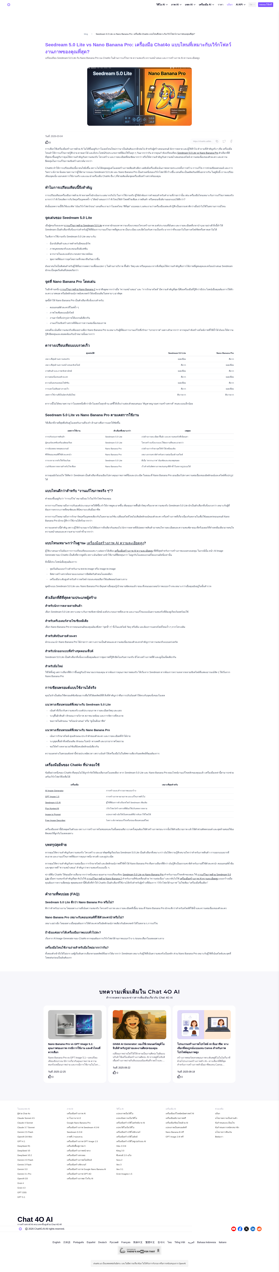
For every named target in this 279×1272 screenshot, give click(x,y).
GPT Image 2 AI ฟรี (175, 1137)
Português (78, 1242)
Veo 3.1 (119, 1169)
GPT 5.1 (21, 1197)
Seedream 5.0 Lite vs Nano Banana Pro (197, 153)
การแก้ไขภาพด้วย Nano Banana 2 (77, 289)
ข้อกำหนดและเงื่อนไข (225, 1123)
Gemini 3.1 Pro (24, 1174)
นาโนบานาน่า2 (74, 1118)
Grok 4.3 (21, 1188)
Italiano (222, 1242)
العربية (191, 1242)
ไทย (170, 1242)
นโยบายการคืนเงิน (223, 1132)
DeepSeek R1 (23, 1146)
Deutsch (102, 1242)
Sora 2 (119, 1160)
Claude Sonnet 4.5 (26, 1118)
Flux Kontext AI (52, 808)
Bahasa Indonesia (206, 1242)
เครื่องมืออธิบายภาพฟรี (176, 1118)
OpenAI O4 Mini (24, 1137)
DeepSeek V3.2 (24, 1155)
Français (125, 1242)
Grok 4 (20, 1183)
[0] (47, 142)
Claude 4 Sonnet (25, 1123)
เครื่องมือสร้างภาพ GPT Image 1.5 (82, 1141)
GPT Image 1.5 (52, 796)
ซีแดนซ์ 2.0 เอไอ (123, 1155)
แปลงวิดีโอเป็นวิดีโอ (125, 1127)
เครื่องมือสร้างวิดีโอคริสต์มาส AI (130, 1123)
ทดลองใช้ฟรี (265, 4)
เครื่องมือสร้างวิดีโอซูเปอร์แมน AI (131, 1141)
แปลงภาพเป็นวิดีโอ (124, 1113)
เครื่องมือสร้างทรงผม (76, 1155)
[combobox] (252, 4)
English (56, 1242)
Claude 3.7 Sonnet (26, 1127)
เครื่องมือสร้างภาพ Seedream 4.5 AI (83, 1127)
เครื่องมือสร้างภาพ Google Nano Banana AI (86, 1169)
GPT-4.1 (21, 1141)
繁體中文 (150, 1242)
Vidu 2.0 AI (121, 1146)
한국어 (161, 1242)
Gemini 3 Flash (24, 1164)
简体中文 (138, 1242)
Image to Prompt (53, 814)
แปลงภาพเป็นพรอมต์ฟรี (176, 1127)
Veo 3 (118, 1164)
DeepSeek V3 (23, 1150)
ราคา (220, 4)
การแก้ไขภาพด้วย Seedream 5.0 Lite (83, 225)
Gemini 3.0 (22, 1169)
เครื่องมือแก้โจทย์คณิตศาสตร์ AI (180, 1113)
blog (86, 34)
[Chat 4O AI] (9, 5)
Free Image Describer (55, 820)
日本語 (66, 1242)
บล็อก (230, 4)
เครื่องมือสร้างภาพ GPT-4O (79, 1174)
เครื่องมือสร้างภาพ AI (76, 1113)
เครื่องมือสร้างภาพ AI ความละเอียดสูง (115, 543)
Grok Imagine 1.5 (124, 1174)
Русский (114, 1242)
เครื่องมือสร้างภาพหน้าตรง (79, 1150)
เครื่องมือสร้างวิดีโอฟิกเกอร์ (128, 1132)
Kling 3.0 (120, 1150)
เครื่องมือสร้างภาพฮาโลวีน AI (80, 1178)
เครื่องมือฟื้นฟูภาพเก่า (76, 1146)
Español (91, 1242)
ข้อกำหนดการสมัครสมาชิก (227, 1127)
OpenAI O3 (22, 1178)
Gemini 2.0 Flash (25, 1160)
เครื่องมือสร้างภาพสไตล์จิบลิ (79, 1160)
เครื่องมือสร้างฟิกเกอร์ (76, 1164)
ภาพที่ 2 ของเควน (75, 1137)
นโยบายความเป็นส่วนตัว (226, 1118)
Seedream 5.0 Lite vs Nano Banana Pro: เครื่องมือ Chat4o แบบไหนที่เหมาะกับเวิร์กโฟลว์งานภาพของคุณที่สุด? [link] (145, 34)
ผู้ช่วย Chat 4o (23, 1113)
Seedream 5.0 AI (74, 1132)
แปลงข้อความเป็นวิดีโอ (126, 1118)
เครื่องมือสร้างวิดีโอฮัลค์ (126, 1137)
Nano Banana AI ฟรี (175, 1132)
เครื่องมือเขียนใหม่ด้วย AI (177, 1123)
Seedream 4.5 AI (53, 802)
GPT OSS (21, 1192)
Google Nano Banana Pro (79, 1123)
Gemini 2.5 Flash (25, 1132)
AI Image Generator (54, 790)
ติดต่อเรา (219, 1137)
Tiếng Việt (180, 1242)
